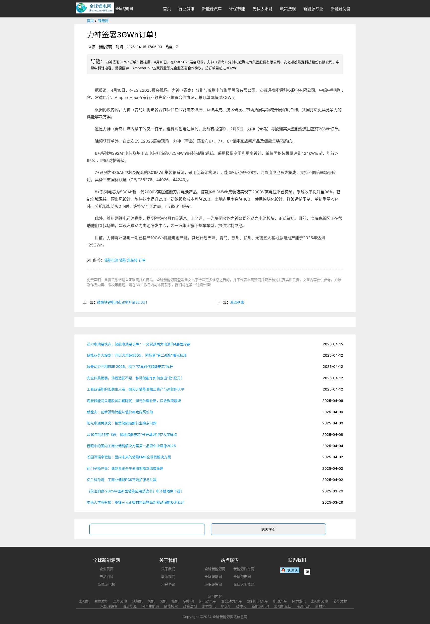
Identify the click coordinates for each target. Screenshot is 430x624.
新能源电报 (106, 584)
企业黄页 (106, 569)
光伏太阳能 (262, 8)
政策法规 (288, 8)
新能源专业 (313, 8)
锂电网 (103, 20)
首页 (167, 8)
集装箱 (132, 260)
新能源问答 (341, 8)
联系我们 (168, 576)
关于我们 (168, 569)
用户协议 (168, 584)
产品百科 (106, 576)
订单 (142, 260)
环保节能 (237, 8)
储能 (122, 260)
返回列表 (237, 302)
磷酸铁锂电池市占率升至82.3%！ (123, 302)
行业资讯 (186, 8)
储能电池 (111, 260)
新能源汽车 (212, 8)
